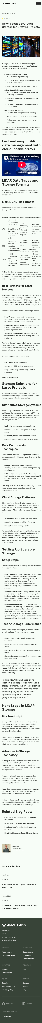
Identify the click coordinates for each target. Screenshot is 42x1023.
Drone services (29, 959)
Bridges (5, 969)
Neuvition (6, 789)
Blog (24, 990)
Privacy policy (7, 990)
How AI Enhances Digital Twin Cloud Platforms (19, 886)
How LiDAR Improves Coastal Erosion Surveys (21, 833)
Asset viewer (7, 952)
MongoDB (22, 533)
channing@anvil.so (9, 940)
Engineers (27, 955)
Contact (26, 983)
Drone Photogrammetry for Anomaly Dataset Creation (20, 907)
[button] (38, 3)
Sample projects (8, 955)
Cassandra (34, 533)
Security (5, 983)
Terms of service (8, 986)
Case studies (28, 952)
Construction (7, 972)
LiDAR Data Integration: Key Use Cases (19, 823)
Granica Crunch (27, 726)
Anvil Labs (16, 343)
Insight (5, 880)
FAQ (24, 969)
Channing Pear (17, 848)
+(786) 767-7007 (9, 938)
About (25, 986)
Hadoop (32, 92)
